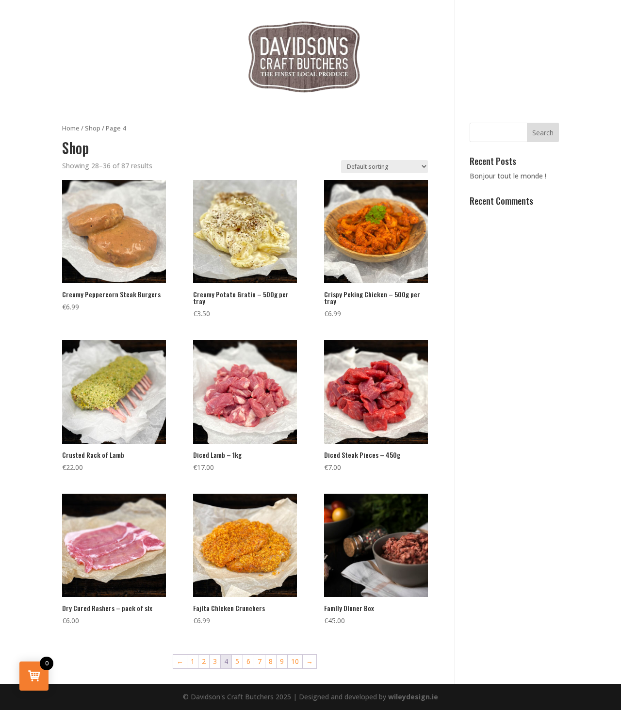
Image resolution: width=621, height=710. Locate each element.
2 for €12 (432, 57)
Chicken (180, 57)
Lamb (224, 57)
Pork (385, 57)
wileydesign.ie (413, 696)
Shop (92, 128)
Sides (479, 57)
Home (71, 128)
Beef (138, 57)
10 (295, 661)
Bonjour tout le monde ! (508, 175)
